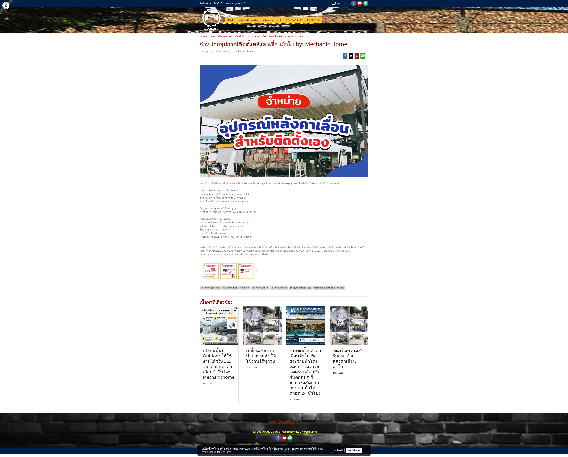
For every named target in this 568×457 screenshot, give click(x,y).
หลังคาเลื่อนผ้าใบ (248, 20)
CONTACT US (294, 20)
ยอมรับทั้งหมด (354, 450)
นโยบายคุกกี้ (226, 451)
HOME (230, 20)
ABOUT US (313, 20)
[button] (326, 20)
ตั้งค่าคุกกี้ (338, 450)
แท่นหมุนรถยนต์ (271, 20)
